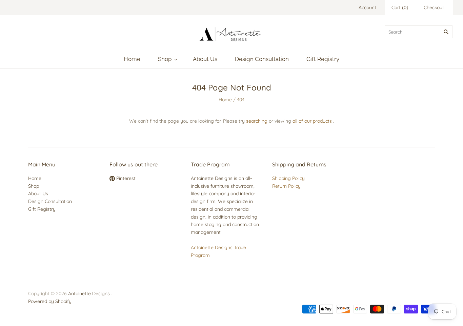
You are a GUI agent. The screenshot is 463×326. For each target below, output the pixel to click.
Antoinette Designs (89, 293)
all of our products (312, 121)
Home (132, 59)
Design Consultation (262, 59)
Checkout (434, 7)
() (399, 7)
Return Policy (286, 186)
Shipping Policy (288, 178)
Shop (165, 59)
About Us (205, 59)
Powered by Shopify (50, 301)
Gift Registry (322, 59)
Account (367, 7)
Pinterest (125, 178)
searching (256, 121)
